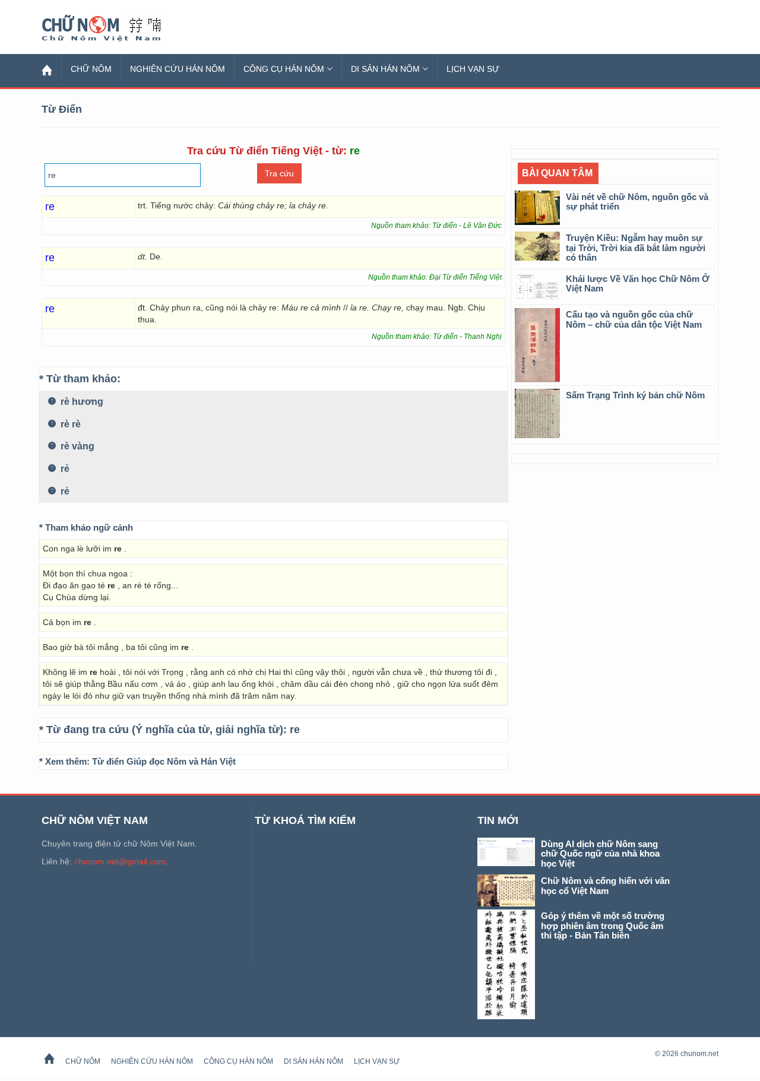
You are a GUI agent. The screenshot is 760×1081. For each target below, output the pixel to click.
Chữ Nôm (116, 28)
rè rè (69, 424)
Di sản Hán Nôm (385, 69)
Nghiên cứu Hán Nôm (177, 69)
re (295, 730)
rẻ (63, 469)
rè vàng (76, 446)
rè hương (80, 402)
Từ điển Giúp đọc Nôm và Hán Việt (164, 761)
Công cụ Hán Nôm (283, 69)
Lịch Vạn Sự (472, 69)
